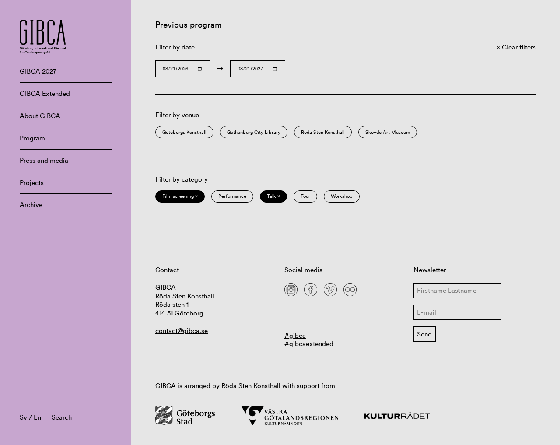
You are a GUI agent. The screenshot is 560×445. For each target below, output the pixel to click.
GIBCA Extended (45, 93)
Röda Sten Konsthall (323, 132)
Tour (305, 196)
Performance (232, 196)
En (37, 417)
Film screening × (180, 196)
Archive (31, 204)
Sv (23, 417)
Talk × (273, 196)
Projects (32, 183)
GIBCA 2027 (38, 71)
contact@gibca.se (181, 330)
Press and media (44, 160)
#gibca (295, 335)
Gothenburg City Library (253, 132)
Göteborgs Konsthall (184, 132)
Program (32, 138)
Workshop (342, 196)
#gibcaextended (308, 344)
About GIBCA (40, 116)
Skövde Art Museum (387, 132)
